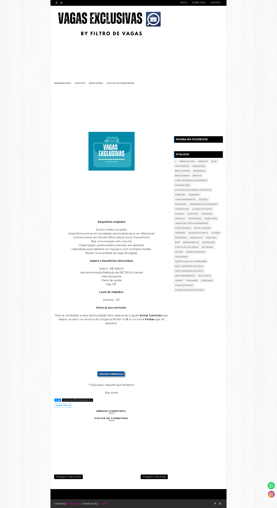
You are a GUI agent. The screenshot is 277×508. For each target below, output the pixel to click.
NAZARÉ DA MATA (198, 233)
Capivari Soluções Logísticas (193, 190)
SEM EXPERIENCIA (185, 276)
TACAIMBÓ (192, 280)
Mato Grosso (202, 228)
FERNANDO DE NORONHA (203, 204)
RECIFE (179, 252)
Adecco (203, 161)
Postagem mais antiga (154, 477)
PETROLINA (209, 242)
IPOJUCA (180, 218)
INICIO (183, 2)
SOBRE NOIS (199, 2)
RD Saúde (207, 247)
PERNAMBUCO (191, 242)
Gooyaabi (102, 503)
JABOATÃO (211, 218)
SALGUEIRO (181, 257)
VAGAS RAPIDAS (184, 285)
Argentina (199, 166)
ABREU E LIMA (187, 161)
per (177, 242)
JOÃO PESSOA (183, 228)
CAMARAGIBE (182, 185)
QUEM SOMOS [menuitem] (96, 83)
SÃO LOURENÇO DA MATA (189, 271)
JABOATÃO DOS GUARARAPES (191, 223)
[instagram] (61, 3)
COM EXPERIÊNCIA (185, 199)
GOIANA (179, 214)
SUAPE (179, 280)
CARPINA (180, 195)
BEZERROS (199, 171)
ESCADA (203, 199)
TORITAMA (207, 280)
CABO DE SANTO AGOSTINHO (191, 180)
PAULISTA (211, 237)
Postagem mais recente (68, 477)
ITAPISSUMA (195, 218)
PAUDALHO (196, 237)
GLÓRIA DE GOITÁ (202, 209)
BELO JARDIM (182, 171)
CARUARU (194, 195)
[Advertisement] (136, 56)
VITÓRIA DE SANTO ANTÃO (189, 290)
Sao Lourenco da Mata (189, 266)
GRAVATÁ (193, 214)
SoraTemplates (73, 503)
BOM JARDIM (182, 175)
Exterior (180, 204)
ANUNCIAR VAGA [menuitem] (62, 83)
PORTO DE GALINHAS (186, 247)
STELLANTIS (204, 276)
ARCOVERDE (182, 166)
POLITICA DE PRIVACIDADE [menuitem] (120, 83)
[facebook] (56, 3)
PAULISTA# (68, 400)
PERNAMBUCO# (84, 400)
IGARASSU (207, 214)
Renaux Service (196, 252)
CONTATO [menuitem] (80, 83)
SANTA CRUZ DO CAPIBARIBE (191, 261)
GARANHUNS (182, 209)
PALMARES (181, 237)
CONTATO (215, 2)
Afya (214, 161)
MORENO (180, 233)
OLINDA (216, 233)
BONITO (197, 175)
